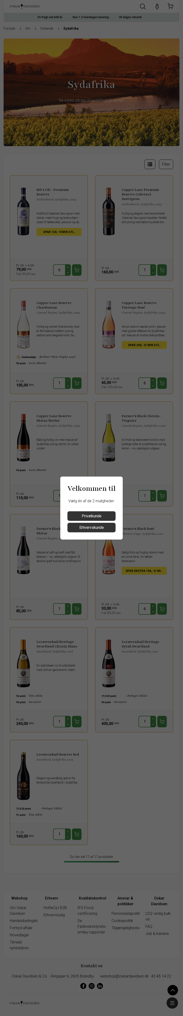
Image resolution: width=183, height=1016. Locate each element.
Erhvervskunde (91, 527)
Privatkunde (92, 516)
